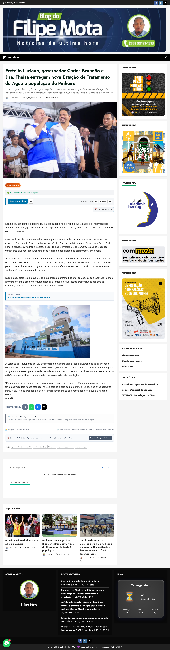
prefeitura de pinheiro (65, 447)
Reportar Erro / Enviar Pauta (100, 438)
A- (96, 201)
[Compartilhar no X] (44, 407)
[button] (4, 57)
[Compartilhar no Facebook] (38, 407)
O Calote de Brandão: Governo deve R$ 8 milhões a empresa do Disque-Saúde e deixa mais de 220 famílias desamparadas (96, 547)
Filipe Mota (13, 97)
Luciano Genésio (40, 447)
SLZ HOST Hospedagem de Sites (138, 395)
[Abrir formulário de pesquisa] (166, 57)
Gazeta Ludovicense (132, 360)
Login (106, 467)
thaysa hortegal (81, 447)
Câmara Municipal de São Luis (137, 389)
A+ (110, 201)
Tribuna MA (127, 366)
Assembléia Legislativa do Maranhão (140, 384)
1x (31, 201)
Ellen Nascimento (130, 355)
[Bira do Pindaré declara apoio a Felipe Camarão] (22, 525)
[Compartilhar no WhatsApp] (31, 407)
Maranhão (14, 185)
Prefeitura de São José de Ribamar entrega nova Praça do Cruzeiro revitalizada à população (58, 545)
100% (103, 201)
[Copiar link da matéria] (25, 407)
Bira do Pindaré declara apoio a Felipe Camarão (29, 297)
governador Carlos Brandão (21, 447)
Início (15, 57)
